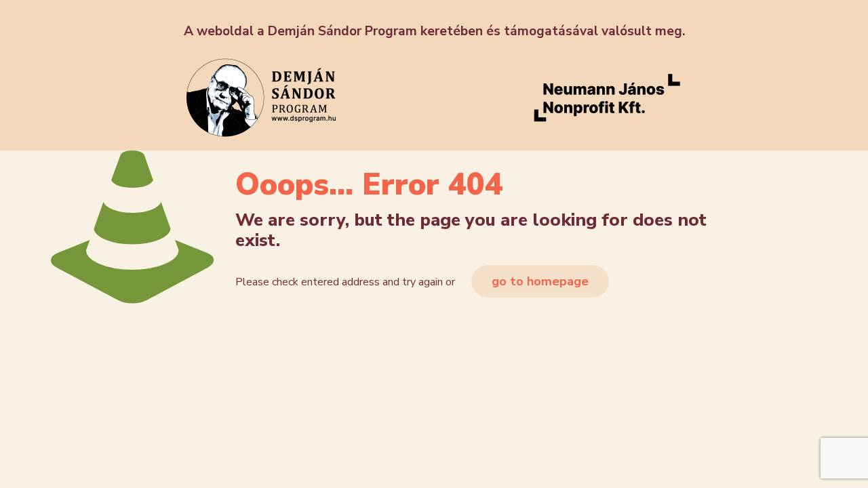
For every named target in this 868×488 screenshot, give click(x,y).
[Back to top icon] (803, 460)
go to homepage (540, 281)
